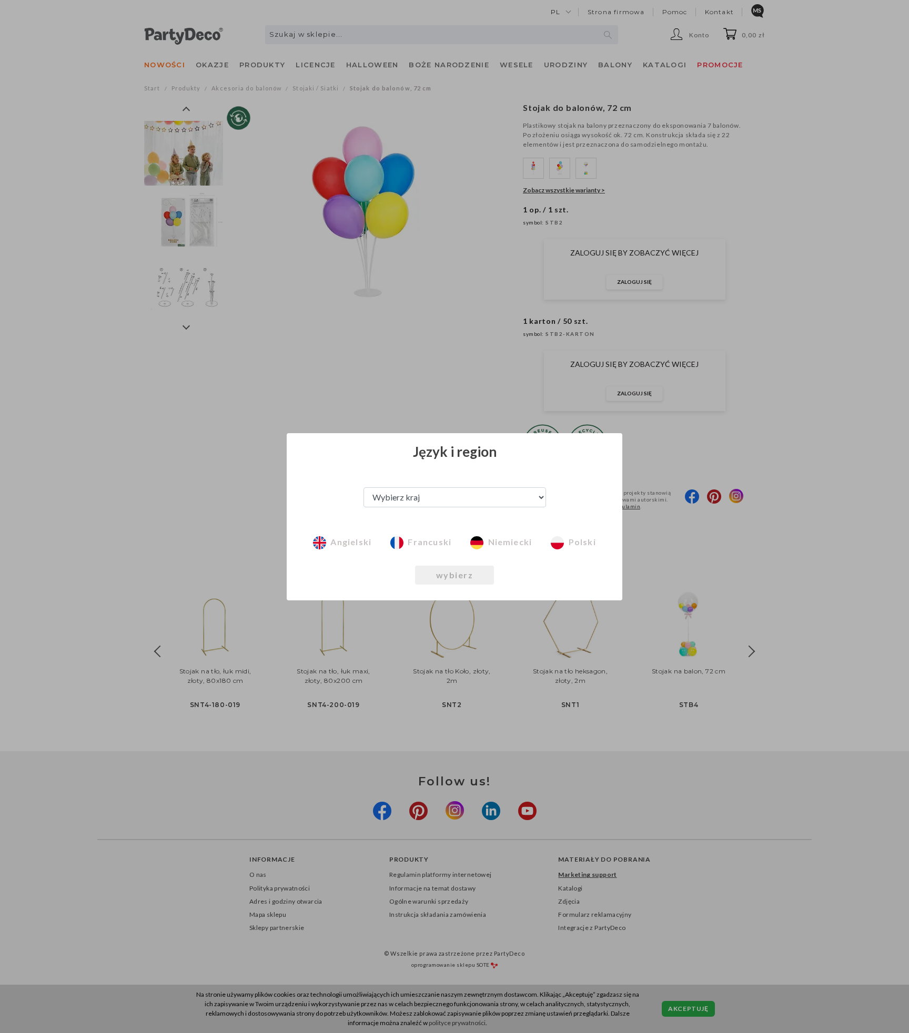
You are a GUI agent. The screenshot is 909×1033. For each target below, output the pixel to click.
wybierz (454, 575)
